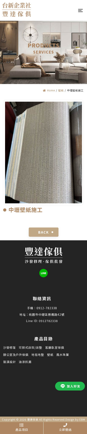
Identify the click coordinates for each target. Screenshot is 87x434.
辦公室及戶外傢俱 (16, 354)
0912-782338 (47, 308)
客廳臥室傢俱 (54, 347)
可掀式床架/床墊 (30, 347)
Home (51, 90)
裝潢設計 (9, 362)
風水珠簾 (62, 354)
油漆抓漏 (25, 362)
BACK (43, 232)
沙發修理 (9, 347)
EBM (82, 419)
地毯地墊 (37, 354)
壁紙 (61, 90)
